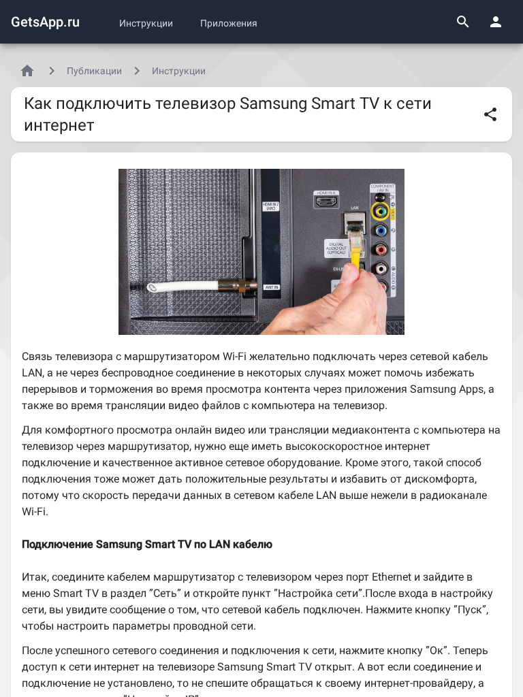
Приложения (228, 23)
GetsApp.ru (45, 22)
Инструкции (146, 23)
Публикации (94, 70)
